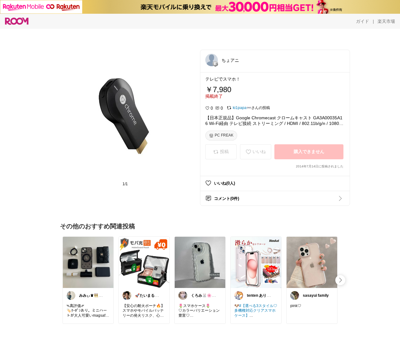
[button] (211, 60)
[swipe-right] (340, 280)
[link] (88, 262)
